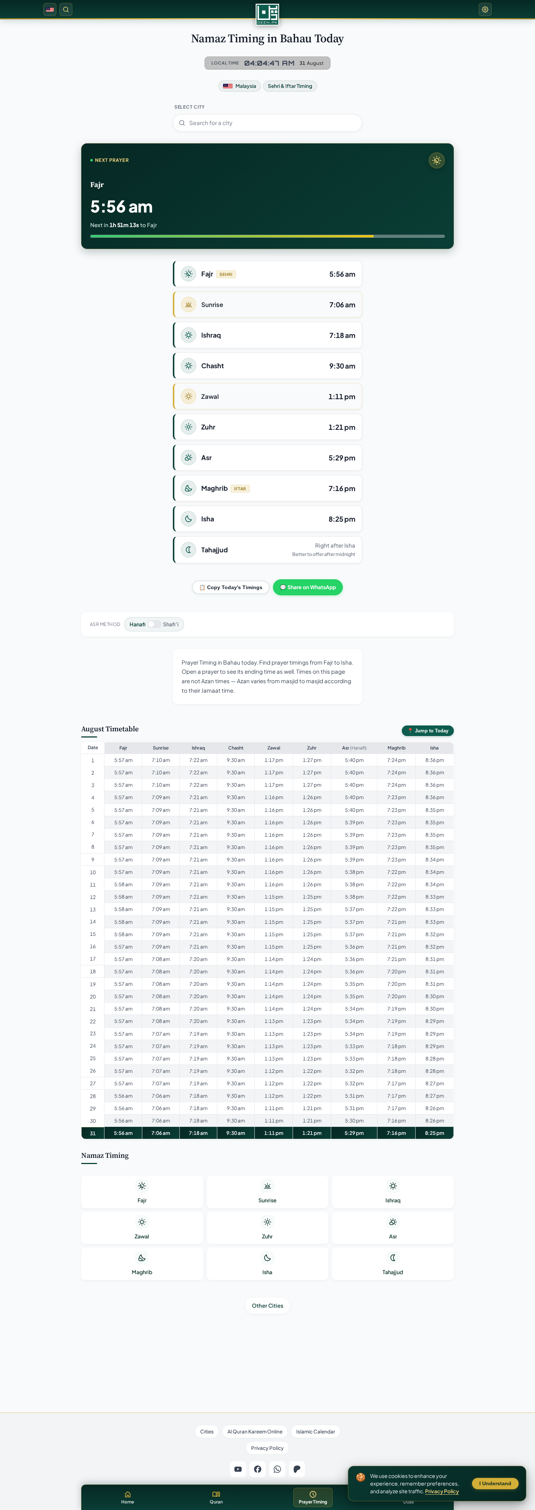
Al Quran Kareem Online (254, 1431)
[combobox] (267, 123)
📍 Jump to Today (427, 730)
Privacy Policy (267, 1448)
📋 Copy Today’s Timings (230, 587)
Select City (189, 107)
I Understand (495, 1483)
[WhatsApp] (277, 1469)
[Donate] (297, 1469)
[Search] (65, 9)
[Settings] (485, 9)
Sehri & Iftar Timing (290, 86)
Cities (207, 1431)
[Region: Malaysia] (49, 9)
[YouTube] (238, 1469)
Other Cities (268, 1305)
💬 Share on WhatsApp (308, 587)
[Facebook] (258, 1469)
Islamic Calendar (315, 1431)
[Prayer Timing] (267, 15)
